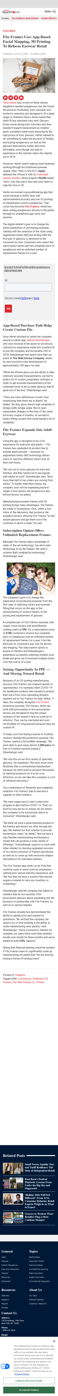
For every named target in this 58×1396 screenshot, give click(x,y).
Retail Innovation (36, 1273)
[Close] (54, 1341)
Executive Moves (36, 1265)
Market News (34, 1257)
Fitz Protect (42, 702)
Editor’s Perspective (9, 1265)
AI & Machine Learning (38, 1269)
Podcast (4, 1273)
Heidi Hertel (9, 102)
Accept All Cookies (29, 1390)
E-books (4, 1308)
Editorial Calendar (36, 1300)
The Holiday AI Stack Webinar (25, 18)
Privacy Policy (22, 1374)
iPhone (40, 982)
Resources (5, 1277)
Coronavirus (24, 978)
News (3, 1257)
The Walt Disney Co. (24, 982)
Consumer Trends (36, 1261)
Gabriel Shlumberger (38, 340)
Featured (38, 978)
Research (5, 1300)
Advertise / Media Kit (38, 1304)
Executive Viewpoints (10, 1269)
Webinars (5, 1296)
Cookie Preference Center (29, 1381)
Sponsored (5, 1281)
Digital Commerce (36, 1277)
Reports (4, 1304)
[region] (29, 1366)
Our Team (33, 1296)
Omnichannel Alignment (39, 1281)
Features (9, 31)
